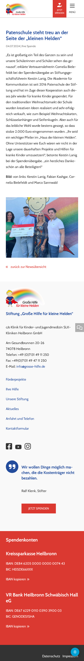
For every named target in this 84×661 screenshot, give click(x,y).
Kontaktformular (17, 428)
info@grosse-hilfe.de (30, 366)
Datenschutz (51, 656)
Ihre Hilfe (12, 389)
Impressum (70, 656)
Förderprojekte (16, 379)
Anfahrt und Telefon (20, 419)
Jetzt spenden (38, 508)
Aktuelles (12, 409)
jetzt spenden (59, 11)
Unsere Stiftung (17, 399)
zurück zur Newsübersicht (28, 267)
